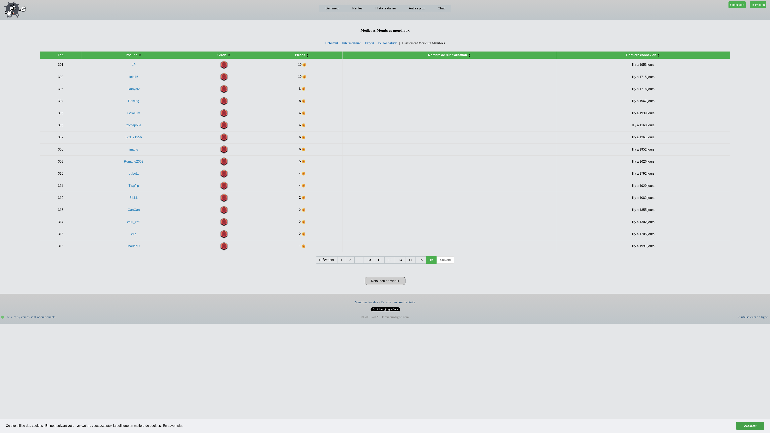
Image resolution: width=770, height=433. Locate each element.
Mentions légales (366, 302)
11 (379, 260)
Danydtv (134, 89)
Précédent (326, 260)
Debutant (331, 43)
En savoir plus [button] (173, 425)
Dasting (133, 101)
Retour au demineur (385, 281)
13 (400, 260)
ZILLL (134, 197)
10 (369, 260)
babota (134, 173)
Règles (357, 8)
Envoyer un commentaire (398, 302)
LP (134, 64)
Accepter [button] (750, 425)
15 (421, 260)
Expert (369, 43)
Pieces (300, 55)
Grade (222, 55)
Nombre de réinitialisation (448, 55)
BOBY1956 (134, 137)
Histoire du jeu (385, 8)
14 (410, 260)
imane (133, 149)
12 (389, 260)
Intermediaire (351, 43)
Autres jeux (417, 8)
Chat (441, 8)
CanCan (134, 209)
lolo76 (133, 77)
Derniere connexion (641, 55)
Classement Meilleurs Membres (423, 43)
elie (133, 234)
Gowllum (133, 113)
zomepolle (133, 125)
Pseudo (132, 55)
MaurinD (134, 246)
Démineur (332, 8)
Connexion (737, 4)
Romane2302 (133, 161)
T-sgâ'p (134, 185)
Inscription (758, 4)
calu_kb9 (133, 222)
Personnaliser (387, 43)
